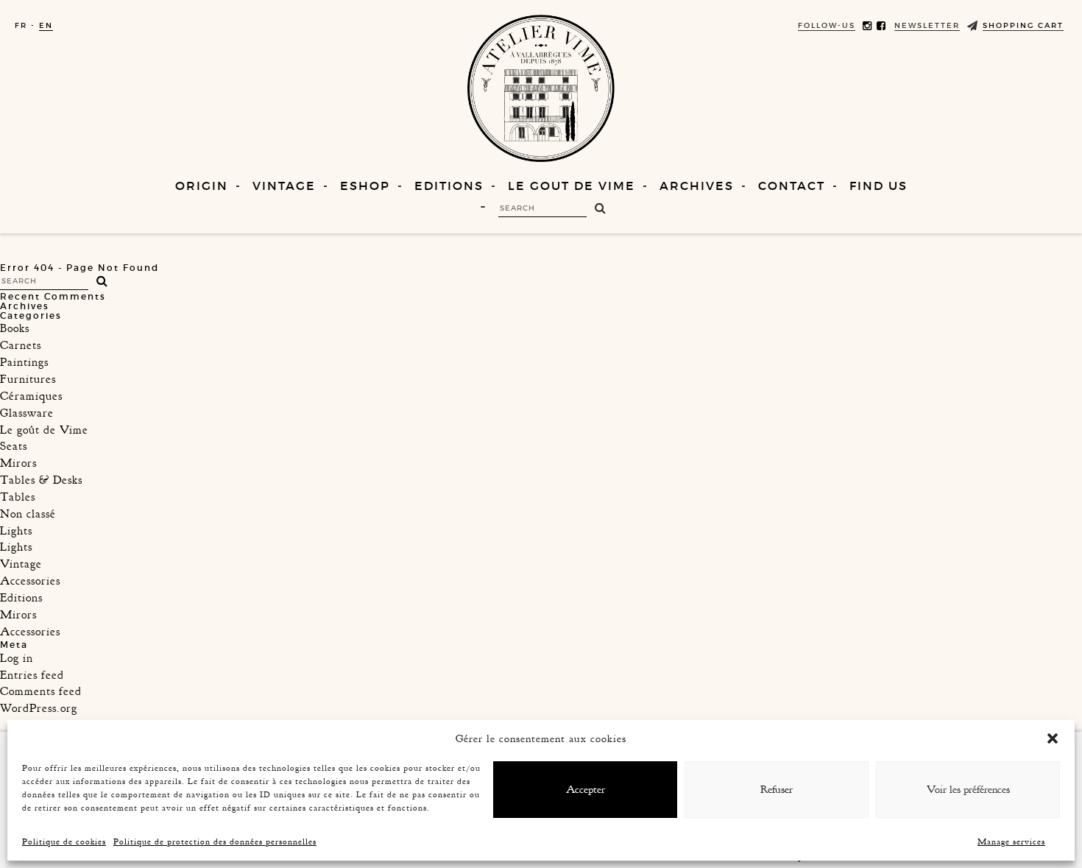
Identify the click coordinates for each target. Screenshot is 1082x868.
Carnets (20, 345)
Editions (449, 185)
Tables (17, 497)
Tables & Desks (41, 480)
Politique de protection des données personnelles (215, 841)
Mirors (18, 463)
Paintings (24, 362)
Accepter (585, 790)
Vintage (284, 185)
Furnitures (28, 379)
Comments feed (41, 691)
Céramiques (31, 396)
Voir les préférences (968, 790)
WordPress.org (38, 708)
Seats (13, 446)
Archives (697, 185)
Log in (16, 658)
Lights (16, 530)
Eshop (365, 185)
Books (14, 328)
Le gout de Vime (571, 185)
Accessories (30, 581)
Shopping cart (1023, 25)
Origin (201, 185)
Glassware (27, 413)
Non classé (28, 514)
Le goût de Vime (44, 430)
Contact (791, 185)
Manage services (1011, 841)
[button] (1052, 738)
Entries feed (32, 675)
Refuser (776, 790)
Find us (878, 185)
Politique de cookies (64, 841)
